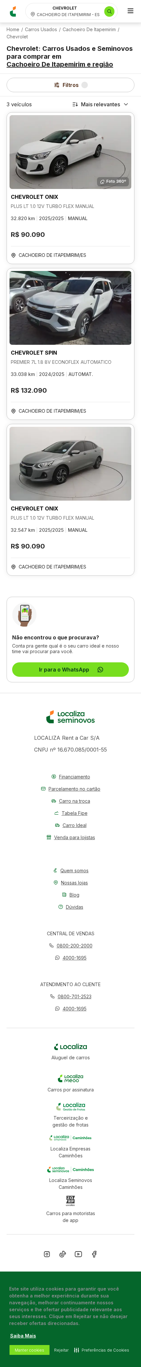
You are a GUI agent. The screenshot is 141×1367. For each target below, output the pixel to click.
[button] (71, 957)
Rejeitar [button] (61, 1350)
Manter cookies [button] (29, 1350)
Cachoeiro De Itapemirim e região (60, 64)
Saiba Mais (23, 1335)
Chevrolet (17, 36)
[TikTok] (63, 1255)
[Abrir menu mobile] (130, 11)
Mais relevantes (100, 104)
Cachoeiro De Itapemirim (89, 29)
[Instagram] (47, 1255)
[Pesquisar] (109, 11)
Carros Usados (41, 29)
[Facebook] (94, 1255)
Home (13, 29)
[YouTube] (78, 1255)
